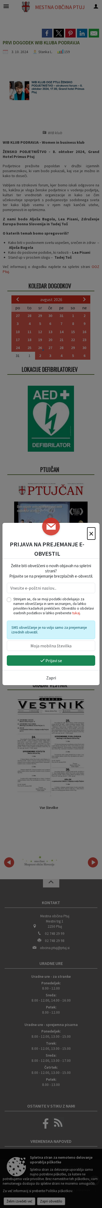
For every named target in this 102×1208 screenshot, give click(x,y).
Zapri (51, 678)
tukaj (76, 613)
